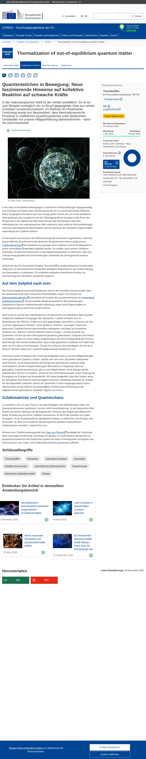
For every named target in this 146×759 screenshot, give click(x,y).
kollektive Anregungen (16, 466)
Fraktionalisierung (12, 245)
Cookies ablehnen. (109, 754)
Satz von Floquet (55, 432)
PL (36, 75)
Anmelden (70, 16)
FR (23, 75)
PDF (46, 580)
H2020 (48, 42)
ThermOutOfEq (12, 458)
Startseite (8, 35)
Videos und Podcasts (72, 35)
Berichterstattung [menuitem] (50, 65)
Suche (113, 35)
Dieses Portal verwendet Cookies (26, 748)
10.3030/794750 (110, 109)
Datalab (104, 35)
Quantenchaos (79, 466)
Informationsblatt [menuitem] (11, 65)
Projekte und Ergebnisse (46, 35)
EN (10, 75)
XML (18, 580)
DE (4, 75)
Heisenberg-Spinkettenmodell (20, 473)
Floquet (46, 473)
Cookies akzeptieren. (110, 747)
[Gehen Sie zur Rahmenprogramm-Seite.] (7, 53)
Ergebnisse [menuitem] (66, 65)
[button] (84, 16)
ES (17, 75)
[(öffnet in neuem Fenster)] (25, 14)
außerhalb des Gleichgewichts (49, 466)
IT (29, 75)
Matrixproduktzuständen (15, 297)
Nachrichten (91, 35)
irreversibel (79, 458)
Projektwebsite (112, 100)
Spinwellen (32, 458)
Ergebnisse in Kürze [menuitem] (31, 65)
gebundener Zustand (56, 458)
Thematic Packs (23, 35)
